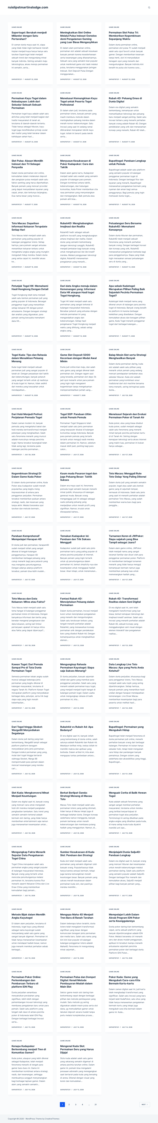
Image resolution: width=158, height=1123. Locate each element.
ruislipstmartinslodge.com (28, 7)
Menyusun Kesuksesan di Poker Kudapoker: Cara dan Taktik (76, 164)
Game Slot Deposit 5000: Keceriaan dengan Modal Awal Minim (78, 358)
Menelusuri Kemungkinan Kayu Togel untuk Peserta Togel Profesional (78, 101)
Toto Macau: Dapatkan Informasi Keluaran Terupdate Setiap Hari (29, 226)
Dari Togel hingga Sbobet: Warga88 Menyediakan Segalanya (27, 730)
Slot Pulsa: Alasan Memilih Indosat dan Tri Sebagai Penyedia (27, 164)
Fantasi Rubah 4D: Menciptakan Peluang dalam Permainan (77, 602)
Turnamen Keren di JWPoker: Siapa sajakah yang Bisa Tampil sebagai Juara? (126, 539)
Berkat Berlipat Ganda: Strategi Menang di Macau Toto (76, 796)
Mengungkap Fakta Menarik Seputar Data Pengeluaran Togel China (28, 855)
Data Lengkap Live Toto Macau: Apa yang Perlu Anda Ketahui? (126, 667)
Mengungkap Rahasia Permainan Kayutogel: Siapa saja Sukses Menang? (77, 667)
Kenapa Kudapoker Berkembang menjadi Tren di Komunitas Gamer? (29, 1049)
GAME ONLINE (17, 27)
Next (144, 1104)
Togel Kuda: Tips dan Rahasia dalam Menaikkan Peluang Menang (29, 358)
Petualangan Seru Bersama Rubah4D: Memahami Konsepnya (125, 226)
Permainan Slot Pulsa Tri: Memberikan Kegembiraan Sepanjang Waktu (125, 35)
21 (96, 1104)
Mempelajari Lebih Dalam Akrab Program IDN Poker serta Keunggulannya (124, 917)
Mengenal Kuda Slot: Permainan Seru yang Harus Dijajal (77, 1049)
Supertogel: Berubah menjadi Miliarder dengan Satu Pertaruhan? (29, 35)
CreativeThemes (52, 1119)
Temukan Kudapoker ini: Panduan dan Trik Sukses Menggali (75, 539)
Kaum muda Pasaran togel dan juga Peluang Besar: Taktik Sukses (78, 476)
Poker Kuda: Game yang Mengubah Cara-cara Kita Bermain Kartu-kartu (124, 980)
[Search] (149, 7)
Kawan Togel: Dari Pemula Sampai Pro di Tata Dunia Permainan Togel (27, 667)
